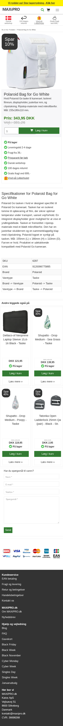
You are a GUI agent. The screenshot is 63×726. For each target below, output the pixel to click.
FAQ (4, 633)
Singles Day (9, 672)
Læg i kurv (40, 130)
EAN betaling (9, 578)
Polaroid (37, 272)
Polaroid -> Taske (42, 283)
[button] (49, 10)
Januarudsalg (9, 683)
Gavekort (7, 639)
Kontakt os (8, 600)
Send (8, 530)
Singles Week (10, 677)
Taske (35, 277)
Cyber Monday (10, 661)
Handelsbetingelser (13, 595)
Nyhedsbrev (9, 617)
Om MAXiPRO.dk (12, 611)
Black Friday (9, 644)
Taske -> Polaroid (42, 289)
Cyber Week (9, 666)
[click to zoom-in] (31, 61)
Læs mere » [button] (15, 381)
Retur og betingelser (13, 589)
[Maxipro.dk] (11, 9)
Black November (11, 655)
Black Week (9, 650)
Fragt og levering (11, 584)
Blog (4, 628)
